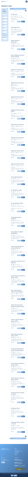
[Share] (18, 21)
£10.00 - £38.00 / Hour (17, 235)
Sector (3, 16)
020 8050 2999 (4, 459)
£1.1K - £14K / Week (19, 293)
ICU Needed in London (16, 190)
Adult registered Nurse (17, 177)
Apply (23, 21)
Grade (3, 27)
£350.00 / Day (16, 249)
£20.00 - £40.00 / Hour (17, 43)
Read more (12, 21)
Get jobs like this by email (18, 8)
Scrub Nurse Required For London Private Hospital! (17, 349)
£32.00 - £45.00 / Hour (17, 264)
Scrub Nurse (14, 14)
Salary (3, 33)
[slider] (2, 36)
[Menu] (26, 2)
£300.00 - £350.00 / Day (19, 16)
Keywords (4, 13)
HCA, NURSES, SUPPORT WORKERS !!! (17, 232)
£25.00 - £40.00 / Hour (18, 113)
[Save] (20, 21)
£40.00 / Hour (16, 308)
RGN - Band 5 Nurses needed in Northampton (17, 291)
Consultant (4, 37)
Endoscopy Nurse (15, 27)
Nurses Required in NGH (17, 203)
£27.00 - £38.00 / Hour (17, 425)
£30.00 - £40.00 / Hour (17, 220)
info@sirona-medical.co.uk (5, 460)
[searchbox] (5, 17)
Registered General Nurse (17, 69)
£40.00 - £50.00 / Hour (17, 178)
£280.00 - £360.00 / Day (17, 322)
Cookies (15, 475)
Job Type (4, 30)
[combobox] (5, 17)
